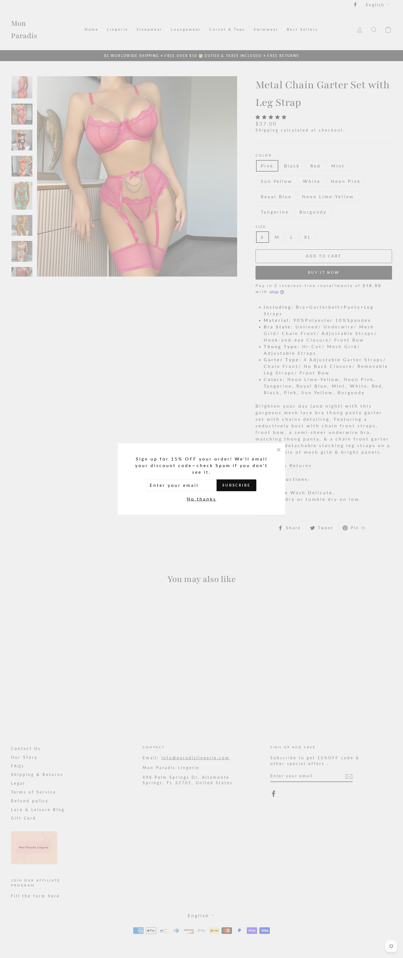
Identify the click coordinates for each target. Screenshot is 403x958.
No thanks (201, 498)
